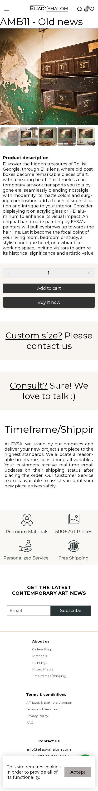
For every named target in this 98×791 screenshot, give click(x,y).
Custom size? (33, 335)
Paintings (39, 662)
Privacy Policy (37, 716)
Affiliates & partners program (49, 702)
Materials (39, 656)
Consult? (29, 385)
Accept (77, 772)
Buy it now (49, 302)
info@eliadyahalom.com (49, 749)
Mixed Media (42, 669)
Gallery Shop (42, 649)
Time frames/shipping (49, 676)
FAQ (30, 722)
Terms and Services (41, 709)
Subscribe (70, 610)
